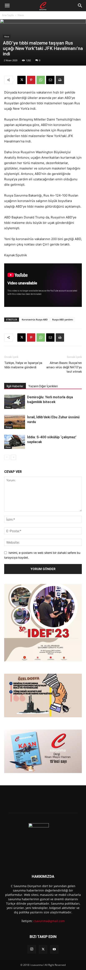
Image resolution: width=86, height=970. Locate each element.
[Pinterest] (31, 80)
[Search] (80, 5)
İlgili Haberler (15, 386)
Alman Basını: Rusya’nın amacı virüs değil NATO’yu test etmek (64, 367)
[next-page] (13, 457)
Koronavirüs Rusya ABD (35, 319)
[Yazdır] (60, 80)
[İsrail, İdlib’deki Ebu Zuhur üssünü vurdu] (14, 422)
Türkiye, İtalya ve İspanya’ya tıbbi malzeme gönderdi (23, 365)
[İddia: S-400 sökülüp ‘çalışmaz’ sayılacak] (14, 442)
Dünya (8, 427)
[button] (7, 5)
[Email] (50, 80)
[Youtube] (54, 949)
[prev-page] (6, 457)
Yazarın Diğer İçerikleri (43, 386)
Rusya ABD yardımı (62, 319)
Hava (21, 15)
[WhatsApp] (41, 80)
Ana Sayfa (8, 15)
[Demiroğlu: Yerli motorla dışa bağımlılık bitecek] (14, 402)
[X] (21, 80)
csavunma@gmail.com (49, 921)
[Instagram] (32, 949)
